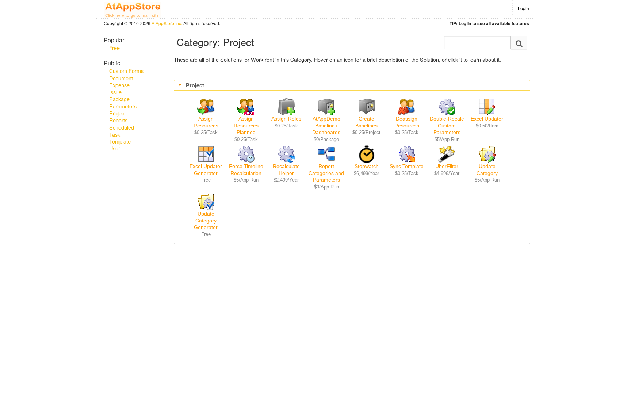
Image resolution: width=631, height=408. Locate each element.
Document (121, 78)
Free (114, 48)
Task (114, 134)
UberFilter (446, 166)
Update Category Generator (206, 220)
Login (523, 8)
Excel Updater (487, 119)
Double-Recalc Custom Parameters (447, 125)
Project (117, 113)
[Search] (519, 43)
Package (119, 99)
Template (120, 141)
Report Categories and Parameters (326, 173)
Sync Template (407, 166)
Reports (118, 120)
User (114, 148)
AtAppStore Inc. (167, 23)
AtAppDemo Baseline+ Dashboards (326, 125)
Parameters (123, 106)
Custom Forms (126, 71)
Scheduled (121, 127)
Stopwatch (367, 166)
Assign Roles (286, 119)
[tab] (352, 85)
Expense (119, 85)
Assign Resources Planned (246, 125)
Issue (115, 92)
